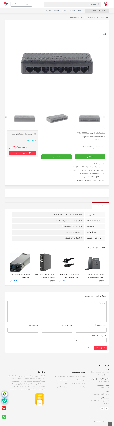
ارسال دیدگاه (100, 348)
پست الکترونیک (66, 325)
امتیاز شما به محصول (99, 335)
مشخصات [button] (100, 206)
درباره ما (72, 11)
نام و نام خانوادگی (100, 325)
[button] (7, 4)
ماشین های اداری (61, 380)
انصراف (89, 348)
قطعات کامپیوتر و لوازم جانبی (76, 376)
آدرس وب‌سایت (32, 325)
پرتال (95, 421)
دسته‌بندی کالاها (98, 11)
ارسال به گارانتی (62, 387)
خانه (79, 11)
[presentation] (104, 117)
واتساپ (56, 157)
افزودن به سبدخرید (21, 153)
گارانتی (64, 11)
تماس (89, 157)
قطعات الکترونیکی (61, 384)
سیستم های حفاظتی (78, 384)
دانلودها (56, 11)
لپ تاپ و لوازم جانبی (60, 376)
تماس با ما (47, 11)
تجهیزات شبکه (80, 380)
